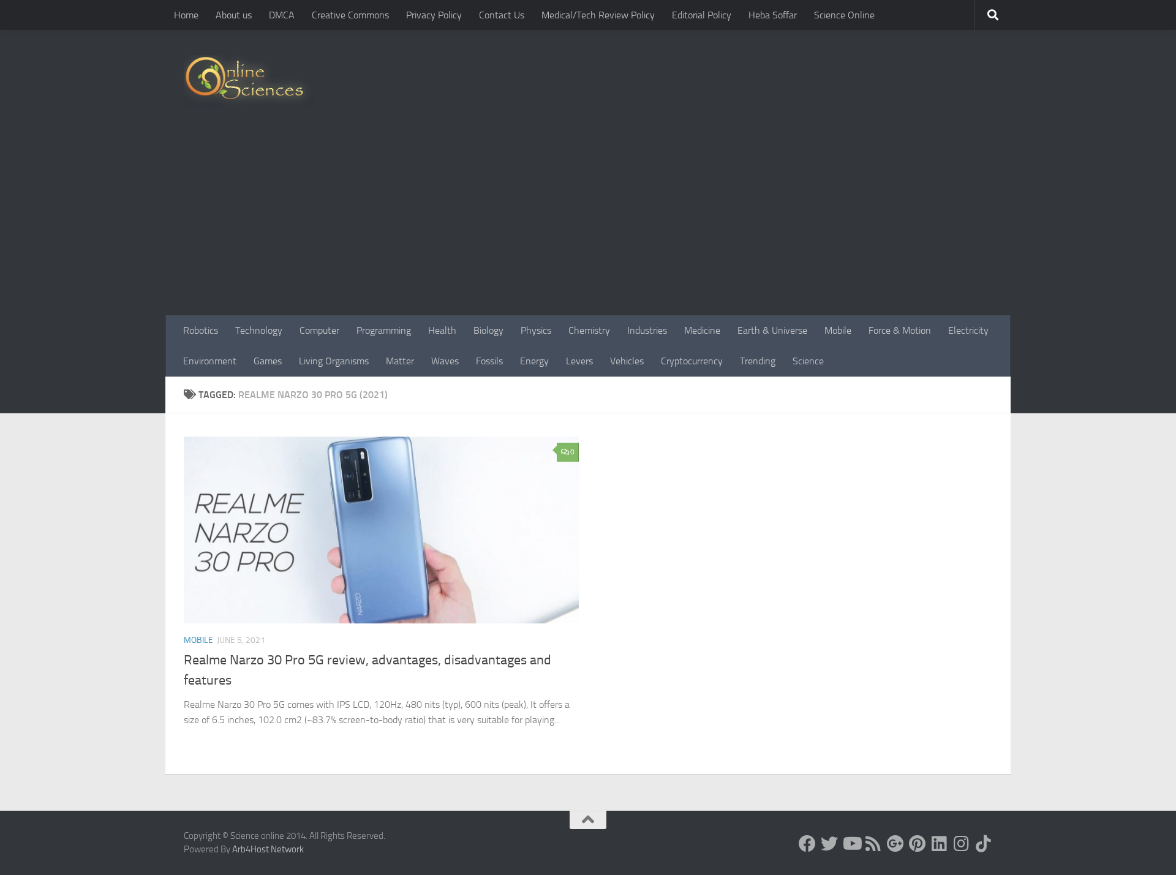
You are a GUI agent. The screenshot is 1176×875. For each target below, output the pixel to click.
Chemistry (589, 330)
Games (268, 361)
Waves (445, 361)
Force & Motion (900, 330)
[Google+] (895, 843)
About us (234, 15)
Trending (757, 361)
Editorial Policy (701, 15)
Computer (319, 330)
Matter (400, 361)
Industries (647, 330)
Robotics (200, 330)
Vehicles (627, 361)
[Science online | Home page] (249, 81)
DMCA (282, 15)
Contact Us (501, 15)
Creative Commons (350, 15)
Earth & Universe (772, 330)
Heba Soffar (772, 15)
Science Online (844, 15)
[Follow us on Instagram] (961, 843)
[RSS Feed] (873, 843)
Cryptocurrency (692, 361)
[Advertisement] (588, 223)
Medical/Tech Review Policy (598, 15)
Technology (258, 330)
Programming (383, 330)
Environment (209, 361)
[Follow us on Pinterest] (917, 843)
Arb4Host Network (268, 849)
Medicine (702, 330)
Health (442, 330)
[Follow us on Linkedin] (939, 843)
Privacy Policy (434, 15)
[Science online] (807, 843)
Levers (579, 361)
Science (808, 361)
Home (186, 15)
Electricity (968, 330)
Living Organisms (334, 361)
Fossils (489, 361)
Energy (534, 361)
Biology (488, 330)
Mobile (837, 330)
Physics (536, 330)
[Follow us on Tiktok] (983, 843)
